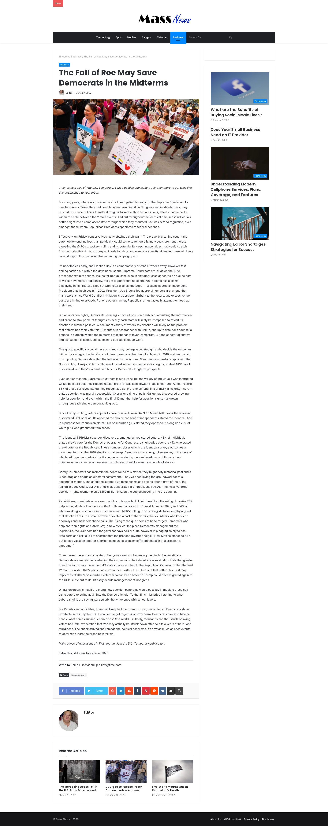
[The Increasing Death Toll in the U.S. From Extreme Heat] (79, 771)
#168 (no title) (232, 819)
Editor (69, 92)
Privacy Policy (251, 819)
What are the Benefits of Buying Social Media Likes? (236, 112)
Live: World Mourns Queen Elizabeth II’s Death (170, 788)
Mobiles (131, 37)
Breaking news (78, 675)
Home (65, 56)
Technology (103, 37)
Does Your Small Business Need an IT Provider (235, 132)
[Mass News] (164, 19)
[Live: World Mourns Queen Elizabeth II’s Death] (172, 771)
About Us (216, 819)
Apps (119, 37)
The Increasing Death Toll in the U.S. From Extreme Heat (78, 788)
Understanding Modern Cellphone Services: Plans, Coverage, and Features (236, 189)
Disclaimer (268, 819)
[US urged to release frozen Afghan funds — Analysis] (126, 771)
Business (178, 37)
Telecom (162, 37)
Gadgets (147, 37)
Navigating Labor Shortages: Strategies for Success (238, 247)
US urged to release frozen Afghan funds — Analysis (124, 788)
